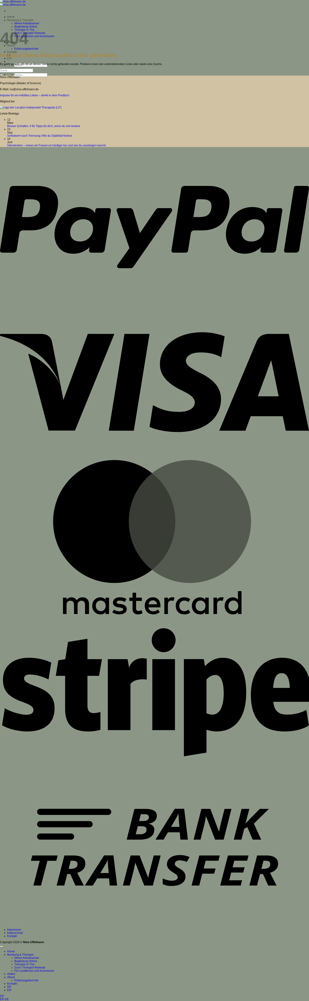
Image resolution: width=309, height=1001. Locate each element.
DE (2, 996)
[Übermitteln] (15, 79)
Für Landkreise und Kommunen (34, 36)
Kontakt (12, 936)
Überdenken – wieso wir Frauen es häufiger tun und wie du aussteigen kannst (56, 145)
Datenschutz (15, 932)
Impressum (14, 929)
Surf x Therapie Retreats (29, 32)
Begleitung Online (25, 26)
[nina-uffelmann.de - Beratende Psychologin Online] (13, 3)
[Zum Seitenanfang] (1, 946)
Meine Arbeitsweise (26, 23)
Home (11, 16)
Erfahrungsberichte (26, 48)
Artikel (11, 973)
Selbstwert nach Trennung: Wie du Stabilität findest (39, 135)
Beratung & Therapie (20, 20)
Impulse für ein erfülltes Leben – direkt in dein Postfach (34, 95)
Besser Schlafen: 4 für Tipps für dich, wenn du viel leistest (43, 126)
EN (2, 999)
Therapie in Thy (24, 964)
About (11, 977)
